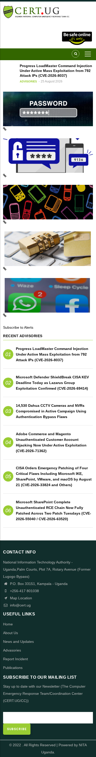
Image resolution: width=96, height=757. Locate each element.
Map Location (20, 598)
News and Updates (18, 641)
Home (8, 624)
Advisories (28, 81)
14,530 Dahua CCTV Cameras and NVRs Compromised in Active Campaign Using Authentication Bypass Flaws (51, 411)
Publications (13, 668)
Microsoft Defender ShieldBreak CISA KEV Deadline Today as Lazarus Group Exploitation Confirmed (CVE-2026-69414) (52, 382)
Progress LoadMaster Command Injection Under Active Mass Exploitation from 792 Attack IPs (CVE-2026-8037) (52, 354)
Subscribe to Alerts (18, 327)
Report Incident (15, 659)
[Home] (48, 11)
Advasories (12, 650)
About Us (10, 633)
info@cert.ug (20, 605)
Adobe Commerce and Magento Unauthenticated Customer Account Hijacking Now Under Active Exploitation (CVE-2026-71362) (51, 442)
